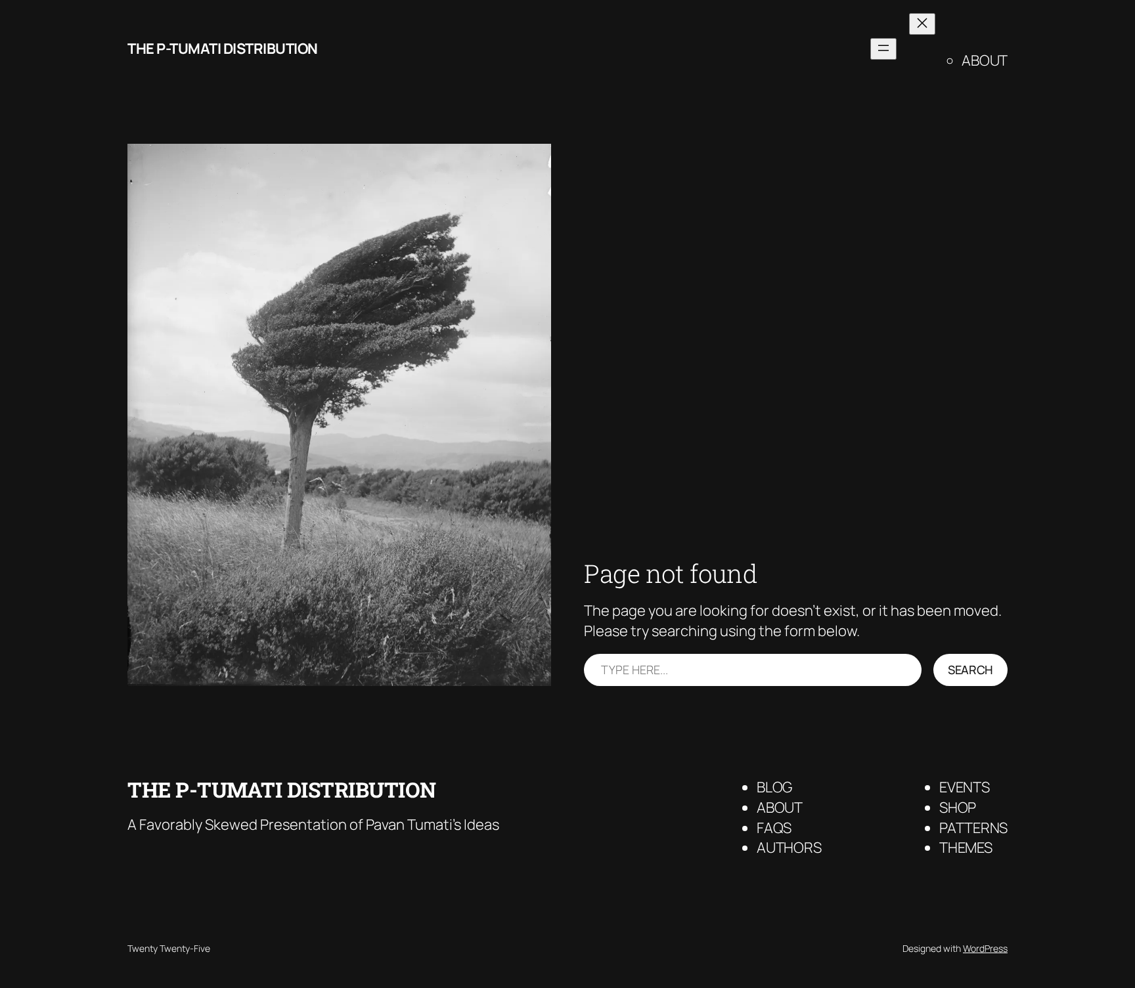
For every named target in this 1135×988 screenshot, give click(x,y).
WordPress (985, 948)
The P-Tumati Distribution (222, 48)
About (985, 60)
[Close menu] (922, 24)
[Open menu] (883, 49)
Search (970, 669)
